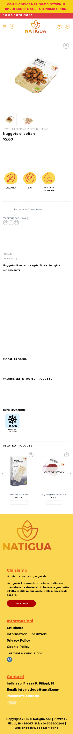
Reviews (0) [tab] (10, 258)
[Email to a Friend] (16, 222)
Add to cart (19, 502)
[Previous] (9, 75)
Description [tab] (11, 249)
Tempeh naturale (19, 494)
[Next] (63, 75)
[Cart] (67, 26)
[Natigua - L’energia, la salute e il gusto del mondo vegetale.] (36, 26)
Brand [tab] (8, 254)
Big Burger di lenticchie (54, 494)
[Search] (12, 26)
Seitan (44, 129)
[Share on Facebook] (11, 222)
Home (6, 129)
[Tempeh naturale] (19, 470)
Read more (54, 502)
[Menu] (5, 26)
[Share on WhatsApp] (5, 222)
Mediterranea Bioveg (25, 129)
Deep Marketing (46, 728)
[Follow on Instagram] (9, 659)
